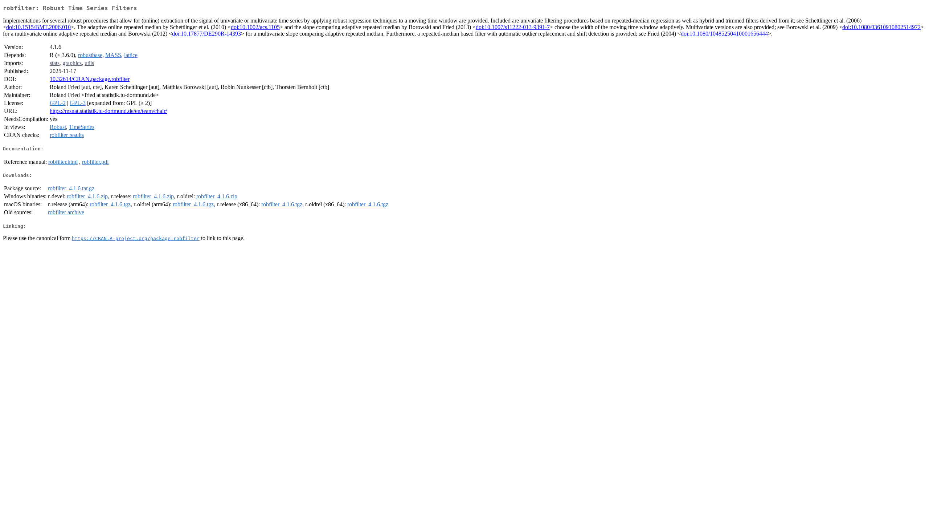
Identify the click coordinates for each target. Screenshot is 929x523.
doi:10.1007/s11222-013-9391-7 (513, 27)
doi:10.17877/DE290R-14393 (206, 34)
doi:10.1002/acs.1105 (255, 27)
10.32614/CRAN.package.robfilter (90, 79)
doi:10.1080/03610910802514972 (881, 27)
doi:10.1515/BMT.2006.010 (38, 27)
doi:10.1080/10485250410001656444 (724, 34)
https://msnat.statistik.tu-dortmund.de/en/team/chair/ (108, 111)
